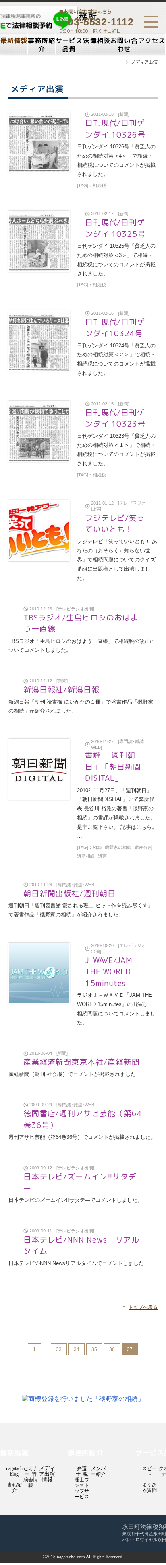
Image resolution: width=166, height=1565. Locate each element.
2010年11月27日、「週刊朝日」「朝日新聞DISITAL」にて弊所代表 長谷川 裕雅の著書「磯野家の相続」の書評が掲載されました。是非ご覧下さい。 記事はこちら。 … (117, 813)
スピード (149, 1469)
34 (76, 1349)
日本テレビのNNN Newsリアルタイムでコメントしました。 (78, 1263)
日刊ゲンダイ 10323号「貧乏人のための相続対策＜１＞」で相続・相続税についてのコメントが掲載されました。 (116, 449)
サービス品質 (69, 44)
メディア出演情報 (47, 1469)
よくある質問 (149, 1485)
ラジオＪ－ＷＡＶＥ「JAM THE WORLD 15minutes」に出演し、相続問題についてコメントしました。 (116, 1008)
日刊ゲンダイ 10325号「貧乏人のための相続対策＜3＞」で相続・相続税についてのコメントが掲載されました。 (116, 259)
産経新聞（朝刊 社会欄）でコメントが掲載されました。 (74, 1074)
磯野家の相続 (118, 847)
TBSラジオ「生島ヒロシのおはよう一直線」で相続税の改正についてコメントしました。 (81, 645)
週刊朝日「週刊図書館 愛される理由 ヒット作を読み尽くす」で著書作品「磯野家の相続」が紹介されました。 (80, 910)
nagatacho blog (14, 1469)
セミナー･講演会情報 (30, 1469)
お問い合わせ (123, 44)
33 (59, 1349)
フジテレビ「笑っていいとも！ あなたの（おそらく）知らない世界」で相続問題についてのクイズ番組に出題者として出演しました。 (117, 559)
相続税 (99, 185)
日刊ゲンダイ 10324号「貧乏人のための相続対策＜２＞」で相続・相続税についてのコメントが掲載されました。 (116, 359)
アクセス (151, 40)
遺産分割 (143, 847)
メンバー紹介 (98, 1469)
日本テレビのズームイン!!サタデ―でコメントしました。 (75, 1200)
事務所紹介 (41, 44)
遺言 (102, 856)
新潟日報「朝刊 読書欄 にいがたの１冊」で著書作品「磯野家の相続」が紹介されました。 (80, 706)
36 (112, 1349)
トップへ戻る (143, 1307)
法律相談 (96, 40)
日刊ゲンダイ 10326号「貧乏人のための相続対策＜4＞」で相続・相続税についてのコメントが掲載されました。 (116, 160)
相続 (97, 847)
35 (94, 1349)
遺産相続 (86, 856)
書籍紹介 (14, 1485)
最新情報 (13, 40)
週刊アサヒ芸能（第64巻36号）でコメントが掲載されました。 (82, 1137)
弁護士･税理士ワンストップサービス (82, 1469)
